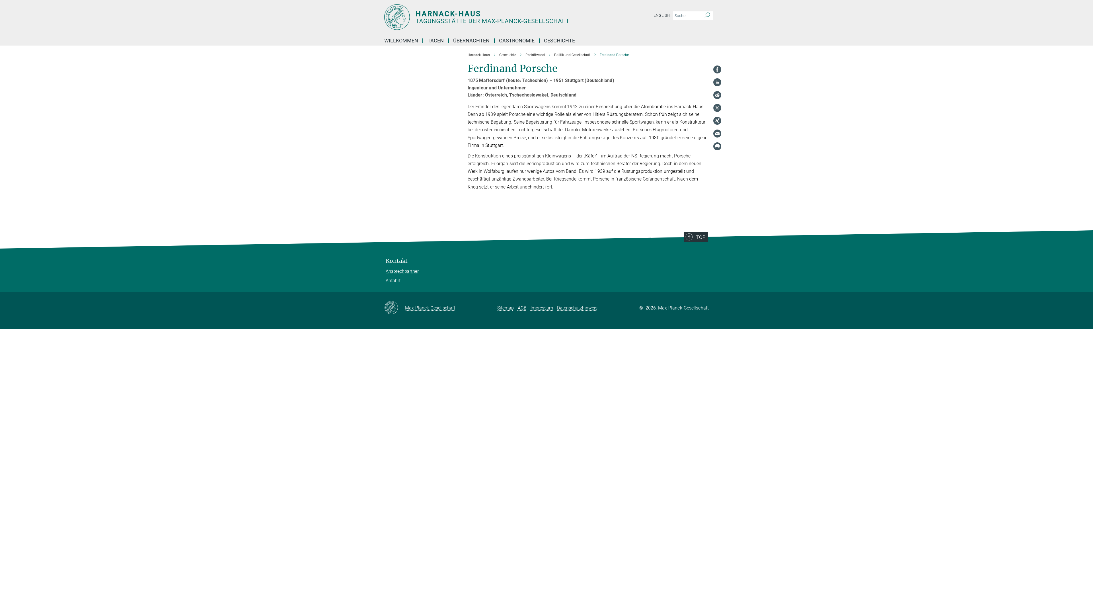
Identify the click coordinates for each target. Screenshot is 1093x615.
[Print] (717, 146)
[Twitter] (717, 108)
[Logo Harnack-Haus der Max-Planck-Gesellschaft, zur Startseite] (491, 17)
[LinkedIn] (717, 82)
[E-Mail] (717, 133)
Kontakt (397, 261)
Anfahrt (393, 280)
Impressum (542, 308)
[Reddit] (717, 95)
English (662, 15)
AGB (522, 308)
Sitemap (505, 308)
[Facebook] (717, 69)
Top (700, 237)
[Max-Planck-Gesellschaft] (394, 308)
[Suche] (707, 16)
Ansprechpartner (402, 271)
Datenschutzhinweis (577, 308)
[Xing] (717, 120)
